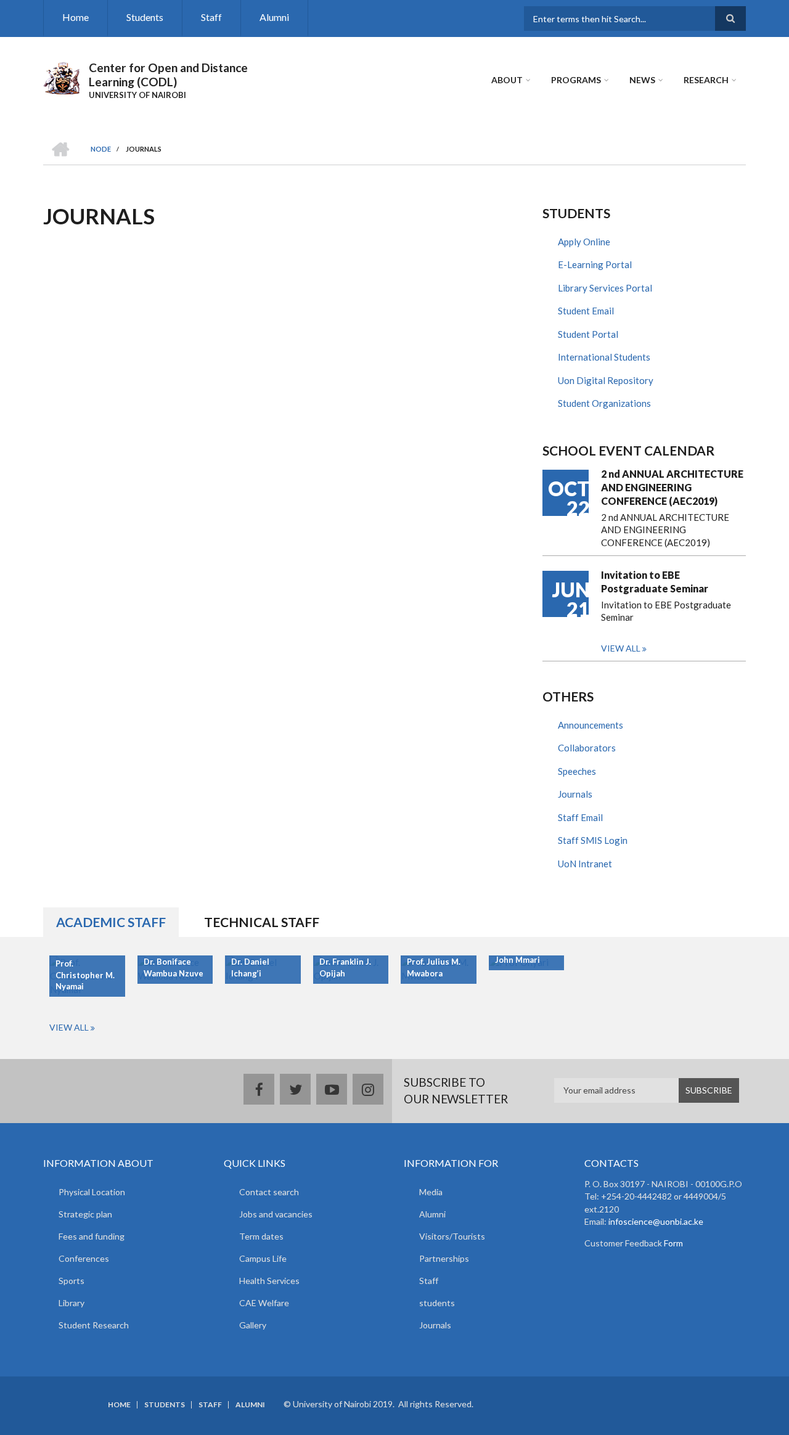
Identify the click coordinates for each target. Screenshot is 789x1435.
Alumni (274, 17)
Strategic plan (85, 1214)
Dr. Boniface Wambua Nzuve (173, 967)
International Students (604, 356)
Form (672, 1243)
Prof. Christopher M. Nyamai (85, 975)
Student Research (94, 1325)
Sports (71, 1280)
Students (144, 17)
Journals (575, 793)
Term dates (261, 1236)
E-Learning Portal (595, 264)
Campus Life (263, 1258)
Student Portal (588, 334)
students (437, 1303)
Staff (211, 17)
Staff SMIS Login (593, 840)
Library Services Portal (605, 287)
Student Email (586, 310)
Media (431, 1192)
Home (75, 17)
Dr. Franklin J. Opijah (345, 967)
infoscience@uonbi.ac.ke (655, 1221)
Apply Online (584, 241)
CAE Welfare (264, 1303)
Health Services (269, 1280)
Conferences (84, 1258)
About (507, 80)
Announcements (590, 724)
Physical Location (92, 1192)
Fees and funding (92, 1236)
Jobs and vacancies (276, 1214)
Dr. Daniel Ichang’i (250, 967)
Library (71, 1303)
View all (620, 648)
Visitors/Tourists (452, 1236)
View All (69, 1027)
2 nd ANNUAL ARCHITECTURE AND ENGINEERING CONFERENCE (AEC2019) (672, 487)
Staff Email (580, 817)
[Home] (61, 76)
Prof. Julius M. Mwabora (433, 967)
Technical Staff (261, 922)
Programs (576, 80)
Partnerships (444, 1258)
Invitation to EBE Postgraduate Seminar (654, 581)
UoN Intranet (585, 863)
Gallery (252, 1325)
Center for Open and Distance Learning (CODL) (168, 74)
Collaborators (587, 747)
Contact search (269, 1192)
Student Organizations (604, 403)
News (642, 80)
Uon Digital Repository (605, 380)
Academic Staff (111, 922)
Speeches (577, 771)
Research (706, 80)
